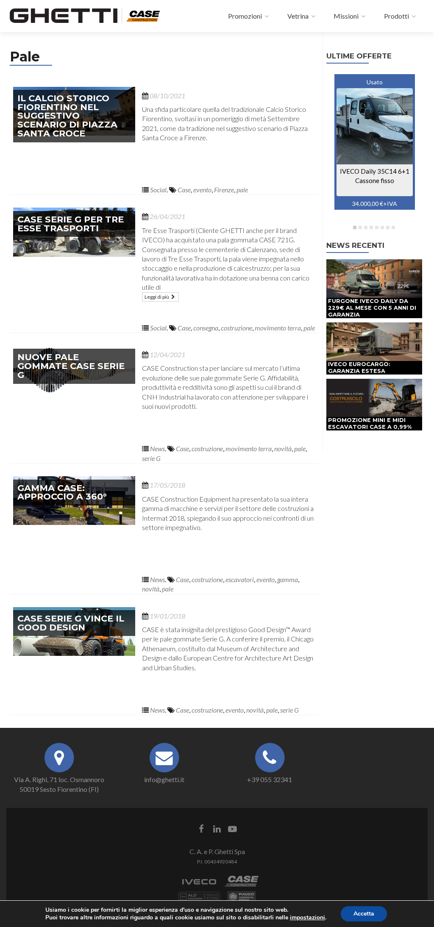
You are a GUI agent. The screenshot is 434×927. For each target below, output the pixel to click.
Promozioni (244, 16)
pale (242, 190)
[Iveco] (199, 886)
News (157, 448)
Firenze (224, 190)
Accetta (363, 914)
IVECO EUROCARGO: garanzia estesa (359, 367)
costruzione (236, 328)
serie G (151, 458)
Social (158, 190)
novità (283, 448)
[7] (387, 227)
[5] (376, 227)
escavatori (239, 579)
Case (184, 190)
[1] (354, 227)
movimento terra (278, 328)
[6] (382, 227)
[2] (360, 227)
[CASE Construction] (143, 14)
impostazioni (307, 917)
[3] (365, 227)
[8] (393, 227)
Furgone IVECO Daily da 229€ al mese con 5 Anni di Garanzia (372, 308)
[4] (371, 227)
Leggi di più (157, 297)
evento (202, 190)
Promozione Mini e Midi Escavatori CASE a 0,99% (370, 423)
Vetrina (297, 16)
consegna (205, 328)
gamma (287, 579)
